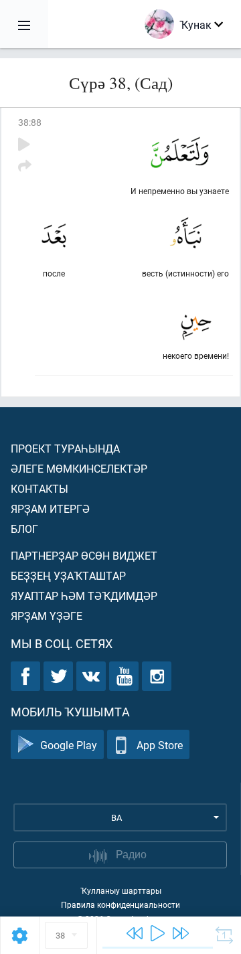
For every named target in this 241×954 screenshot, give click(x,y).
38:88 (30, 122)
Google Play (68, 745)
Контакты (39, 488)
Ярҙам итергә (50, 508)
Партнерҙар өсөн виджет (84, 555)
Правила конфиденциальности (120, 904)
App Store (160, 745)
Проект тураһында (65, 448)
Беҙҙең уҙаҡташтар (68, 575)
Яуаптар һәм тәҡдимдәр (84, 595)
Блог (24, 529)
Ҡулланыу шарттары (120, 890)
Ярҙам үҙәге (46, 616)
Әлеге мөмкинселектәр (79, 468)
